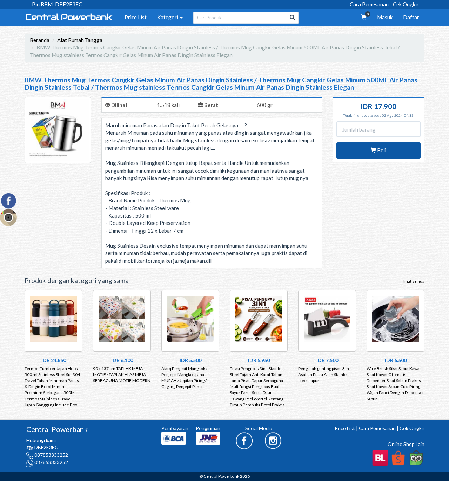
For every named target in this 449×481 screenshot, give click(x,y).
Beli (381, 150)
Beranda (39, 40)
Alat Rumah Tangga (79, 40)
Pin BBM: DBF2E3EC (57, 4)
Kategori (168, 17)
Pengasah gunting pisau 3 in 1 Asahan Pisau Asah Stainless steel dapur (325, 374)
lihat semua (413, 281)
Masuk (385, 17)
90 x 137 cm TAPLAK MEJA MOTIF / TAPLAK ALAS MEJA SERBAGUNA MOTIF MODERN (121, 374)
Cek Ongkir (406, 4)
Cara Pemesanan (369, 4)
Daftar (411, 17)
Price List (136, 17)
